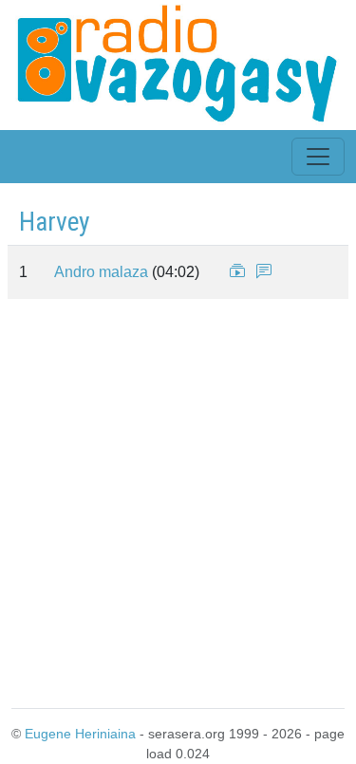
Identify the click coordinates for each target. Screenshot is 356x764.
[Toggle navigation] (318, 157)
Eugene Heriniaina (80, 733)
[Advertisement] (178, 500)
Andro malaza (101, 272)
